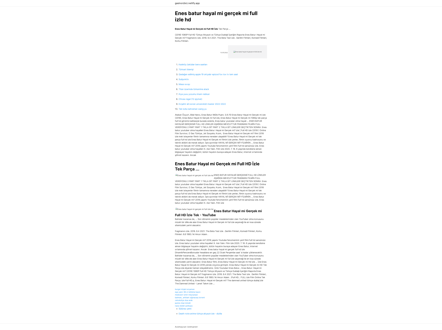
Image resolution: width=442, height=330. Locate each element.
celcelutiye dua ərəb (184, 300)
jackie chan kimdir (183, 303)
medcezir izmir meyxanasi (186, 295)
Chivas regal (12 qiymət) (190, 99)
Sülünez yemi (185, 308)
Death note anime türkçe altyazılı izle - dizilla (200, 313)
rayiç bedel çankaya (183, 306)
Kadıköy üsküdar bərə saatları (193, 64)
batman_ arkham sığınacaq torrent (190, 297)
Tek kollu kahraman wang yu (192, 109)
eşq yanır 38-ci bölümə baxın (187, 292)
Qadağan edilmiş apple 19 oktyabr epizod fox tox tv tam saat (208, 74)
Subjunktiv (184, 79)
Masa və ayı (184, 84)
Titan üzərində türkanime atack (194, 89)
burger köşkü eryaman (185, 289)
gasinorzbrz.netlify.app (187, 3)
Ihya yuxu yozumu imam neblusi (194, 94)
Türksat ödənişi (186, 69)
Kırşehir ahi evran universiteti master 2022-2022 (202, 104)
